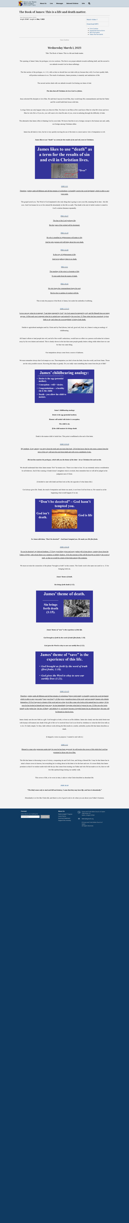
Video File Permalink (96, 34)
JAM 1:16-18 (64, 547)
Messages (59, 3)
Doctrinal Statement (64, 818)
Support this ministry (64, 820)
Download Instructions (97, 30)
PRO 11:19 (64, 233)
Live (51, 3)
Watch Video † (92, 19)
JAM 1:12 (64, 745)
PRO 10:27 (64, 216)
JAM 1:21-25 (64, 691)
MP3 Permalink (95, 32)
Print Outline (94, 29)
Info (83, 3)
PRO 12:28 (64, 250)
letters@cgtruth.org (87, 819)
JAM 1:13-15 (64, 309)
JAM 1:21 (64, 186)
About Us (43, 3)
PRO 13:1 (64, 267)
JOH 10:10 (64, 785)
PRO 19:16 (64, 284)
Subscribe (45, 817)
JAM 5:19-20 (64, 444)
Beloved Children (72, 3)
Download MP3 (92, 24)
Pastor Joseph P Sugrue (65, 814)
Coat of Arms (62, 816)
